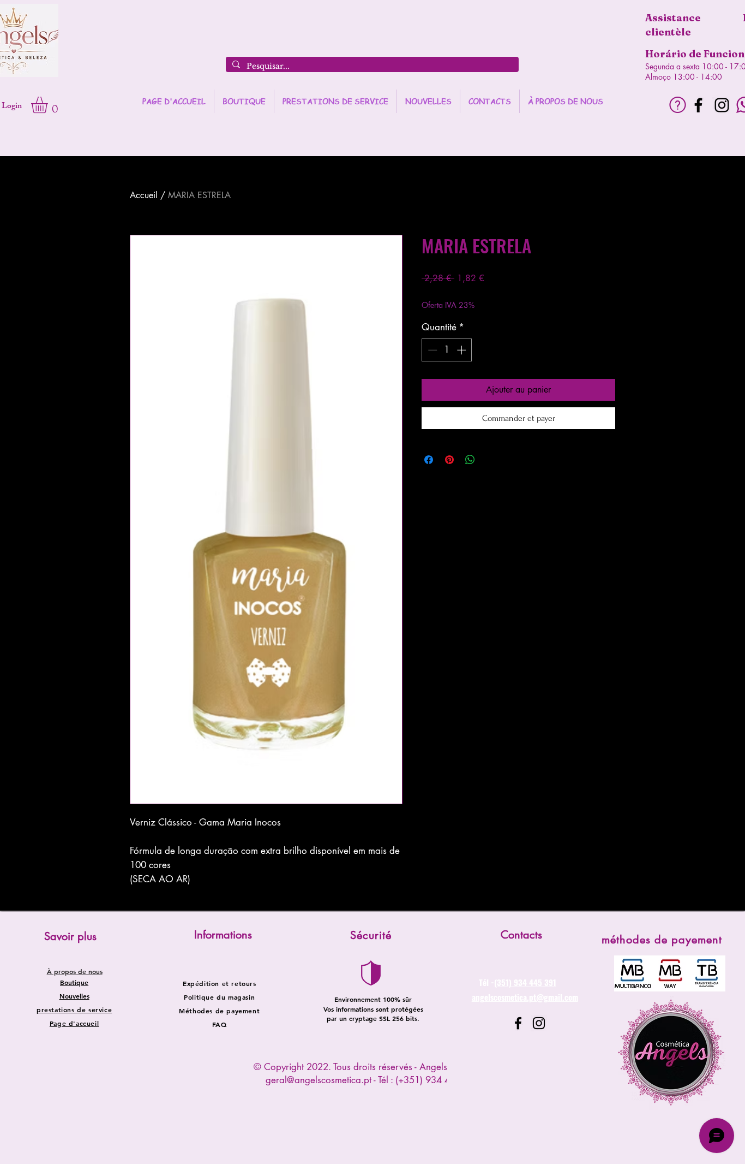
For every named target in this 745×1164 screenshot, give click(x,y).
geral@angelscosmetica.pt (318, 1080)
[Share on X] (490, 459)
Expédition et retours (219, 983)
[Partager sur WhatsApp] (470, 459)
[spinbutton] (447, 350)
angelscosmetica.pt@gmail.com (525, 997)
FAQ (219, 1024)
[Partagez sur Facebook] (428, 459)
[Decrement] (431, 350)
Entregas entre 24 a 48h (502, 294)
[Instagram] (721, 105)
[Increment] (462, 350)
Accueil (144, 195)
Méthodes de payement (219, 1010)
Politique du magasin (219, 997)
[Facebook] (698, 105)
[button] (49, 105)
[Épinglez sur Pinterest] (449, 459)
